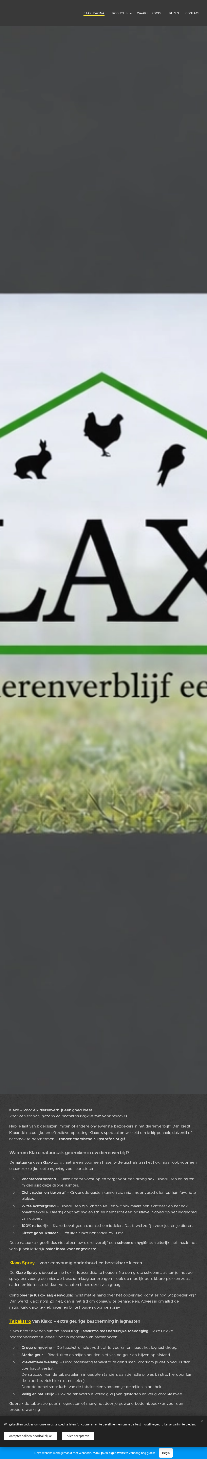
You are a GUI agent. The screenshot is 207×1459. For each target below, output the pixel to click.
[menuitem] (95, 13)
